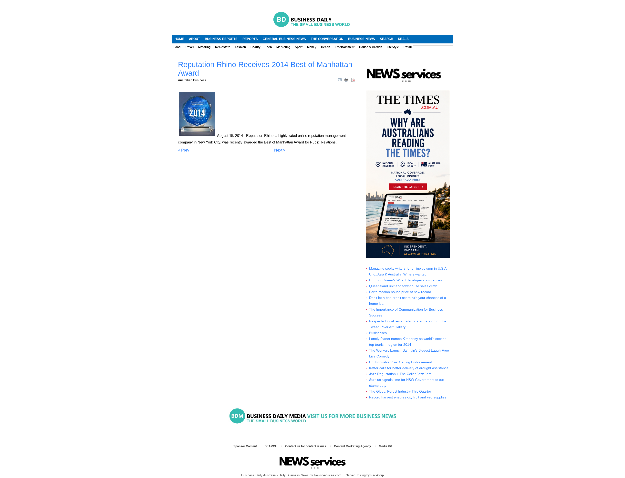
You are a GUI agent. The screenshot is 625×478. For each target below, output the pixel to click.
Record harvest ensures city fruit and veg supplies (407, 397)
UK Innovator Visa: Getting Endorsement (400, 362)
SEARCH (271, 446)
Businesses (378, 333)
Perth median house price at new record (400, 292)
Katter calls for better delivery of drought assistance (408, 368)
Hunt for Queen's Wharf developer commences (405, 280)
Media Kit (385, 446)
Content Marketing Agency (352, 446)
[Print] (346, 79)
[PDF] (353, 79)
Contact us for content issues (305, 446)
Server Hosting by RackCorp (365, 475)
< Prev (183, 150)
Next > (279, 150)
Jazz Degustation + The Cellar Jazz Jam (400, 374)
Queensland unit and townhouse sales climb (403, 286)
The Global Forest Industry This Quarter (400, 391)
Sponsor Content (245, 446)
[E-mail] (340, 79)
